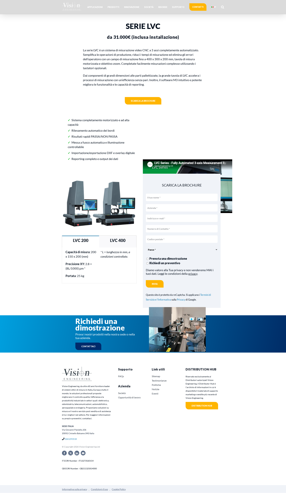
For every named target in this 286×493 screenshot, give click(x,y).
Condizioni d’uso (99, 489)
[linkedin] (76, 453)
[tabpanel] (99, 265)
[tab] (80, 241)
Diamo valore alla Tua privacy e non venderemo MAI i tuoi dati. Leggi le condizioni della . (179, 271)
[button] (222, 7)
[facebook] (64, 453)
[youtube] (83, 453)
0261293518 (71, 439)
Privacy (181, 299)
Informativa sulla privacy (74, 489)
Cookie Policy (119, 489)
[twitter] (70, 453)
